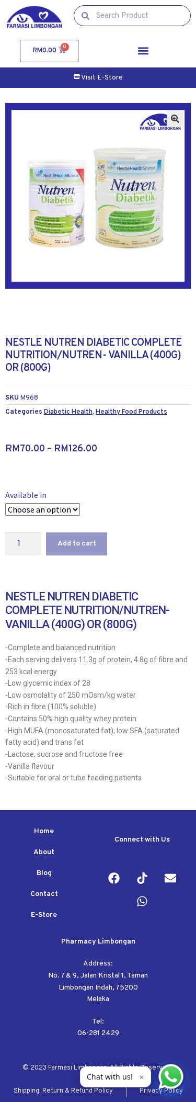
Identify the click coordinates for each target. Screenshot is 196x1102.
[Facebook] (113, 878)
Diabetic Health (68, 411)
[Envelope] (170, 878)
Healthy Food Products (131, 411)
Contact (44, 894)
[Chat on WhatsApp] (171, 1077)
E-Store (44, 915)
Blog (44, 873)
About (43, 852)
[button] (143, 51)
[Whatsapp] (142, 901)
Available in (26, 495)
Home (44, 831)
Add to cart (76, 543)
